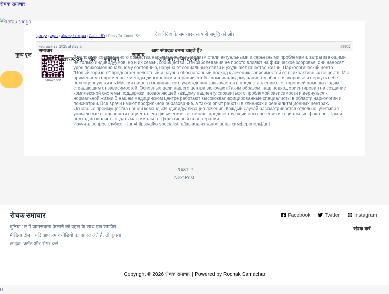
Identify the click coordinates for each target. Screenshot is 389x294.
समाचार (45, 50)
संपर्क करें (361, 229)
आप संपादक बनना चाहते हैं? (176, 50)
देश (49, 59)
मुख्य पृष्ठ (23, 55)
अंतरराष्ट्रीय (71, 59)
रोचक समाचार (12, 4)
